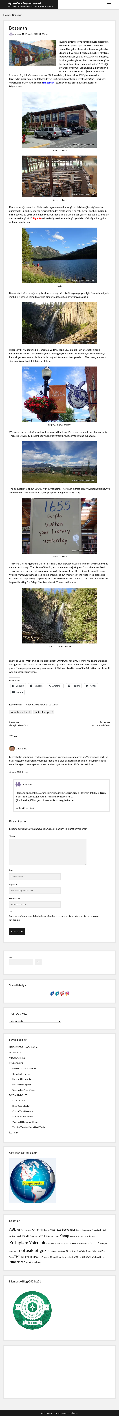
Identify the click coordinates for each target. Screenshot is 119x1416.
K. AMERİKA (38, 704)
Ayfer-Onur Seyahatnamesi (24, 3)
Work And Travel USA (22, 1116)
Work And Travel (98, 1257)
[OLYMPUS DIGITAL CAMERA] (59, 421)
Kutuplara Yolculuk (21, 712)
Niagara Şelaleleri (58, 1251)
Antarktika (38, 1229)
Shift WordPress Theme (51, 1413)
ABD (28, 704)
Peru (103, 1251)
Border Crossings (82, 1230)
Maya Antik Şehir (53, 1244)
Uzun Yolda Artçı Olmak (23, 1090)
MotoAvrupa (98, 1243)
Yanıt (26, 772)
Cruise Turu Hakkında (22, 1111)
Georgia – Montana (18, 725)
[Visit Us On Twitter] (57, 995)
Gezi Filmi (44, 1236)
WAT (89, 1256)
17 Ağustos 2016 (31, 34)
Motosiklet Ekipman (21, 1084)
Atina (47, 1230)
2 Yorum (45, 34)
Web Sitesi (14, 898)
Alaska (28, 1230)
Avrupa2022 (56, 1230)
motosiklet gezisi (44, 712)
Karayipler (82, 1236)
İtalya (38, 1262)
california (93, 1230)
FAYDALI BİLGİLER (18, 1095)
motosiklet (13, 1251)
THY (17, 1256)
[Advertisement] (59, 1371)
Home (6, 14)
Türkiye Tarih (67, 1257)
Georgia (33, 1236)
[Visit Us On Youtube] (62, 995)
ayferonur (17, 34)
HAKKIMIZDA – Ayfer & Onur (23, 1047)
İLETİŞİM (13, 1132)
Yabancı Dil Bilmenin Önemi (25, 1122)
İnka (28, 1262)
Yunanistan (17, 1262)
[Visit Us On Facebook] (51, 995)
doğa (17, 1236)
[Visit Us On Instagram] (67, 995)
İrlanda (33, 1262)
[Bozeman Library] (59, 146)
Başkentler (68, 1229)
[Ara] (38, 962)
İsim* (11, 870)
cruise (12, 1236)
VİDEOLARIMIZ (17, 1057)
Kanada (73, 1236)
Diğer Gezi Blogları (21, 1105)
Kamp (64, 1235)
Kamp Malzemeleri (21, 1074)
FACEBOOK (15, 1052)
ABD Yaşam (21, 1230)
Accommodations (101, 725)
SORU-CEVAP (19, 1100)
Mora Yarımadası (81, 1243)
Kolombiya (92, 1236)
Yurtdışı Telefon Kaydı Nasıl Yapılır (28, 1127)
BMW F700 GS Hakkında (24, 1068)
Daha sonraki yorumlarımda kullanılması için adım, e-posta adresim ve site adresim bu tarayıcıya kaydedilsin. (54, 918)
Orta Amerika (73, 1251)
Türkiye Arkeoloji (42, 1257)
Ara (11, 957)
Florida (24, 1236)
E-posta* (13, 884)
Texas (11, 1257)
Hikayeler (55, 1236)
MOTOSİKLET (16, 1063)
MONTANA (52, 704)
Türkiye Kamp (55, 1257)
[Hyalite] (59, 282)
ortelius (96, 1251)
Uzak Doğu (80, 1256)
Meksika (66, 1243)
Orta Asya (85, 1251)
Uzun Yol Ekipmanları (22, 1079)
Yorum (12, 836)
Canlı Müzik (101, 1230)
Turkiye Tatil (27, 1256)
